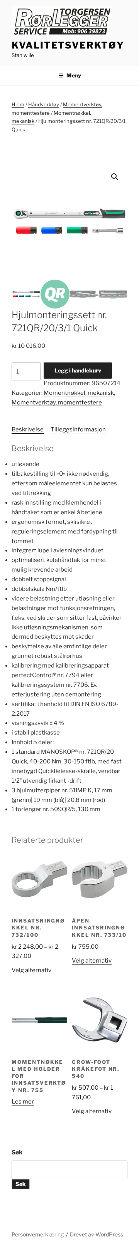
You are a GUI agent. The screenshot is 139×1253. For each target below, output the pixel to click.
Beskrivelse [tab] (28, 429)
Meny (73, 75)
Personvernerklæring (38, 1234)
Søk (17, 1152)
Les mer (23, 1101)
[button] (115, 177)
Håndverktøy (43, 104)
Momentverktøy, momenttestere (57, 402)
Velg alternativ (31, 970)
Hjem (18, 104)
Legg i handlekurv (77, 370)
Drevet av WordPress (96, 1234)
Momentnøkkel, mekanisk (79, 392)
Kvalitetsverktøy (68, 45)
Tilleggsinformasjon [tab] (78, 429)
